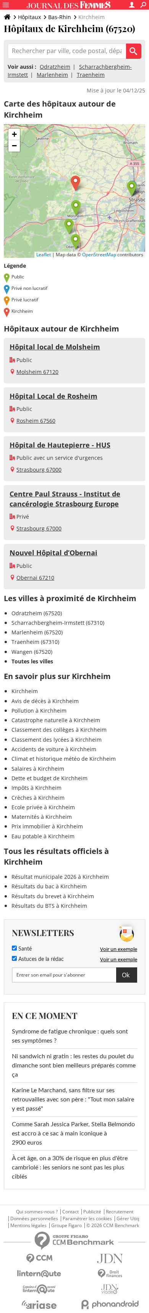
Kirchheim (24, 691)
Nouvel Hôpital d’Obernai (53, 552)
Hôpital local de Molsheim (55, 346)
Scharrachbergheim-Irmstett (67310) (57, 622)
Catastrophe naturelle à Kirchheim (55, 720)
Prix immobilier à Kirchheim (47, 826)
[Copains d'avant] (39, 1289)
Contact (70, 1211)
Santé (24, 949)
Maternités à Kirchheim (41, 816)
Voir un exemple (118, 949)
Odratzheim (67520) (36, 613)
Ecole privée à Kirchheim (43, 807)
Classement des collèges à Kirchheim (59, 729)
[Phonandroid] (109, 1304)
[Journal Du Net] (109, 1258)
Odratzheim (55, 66)
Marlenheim (52, 74)
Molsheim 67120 (37, 371)
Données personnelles (34, 1218)
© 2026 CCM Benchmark (112, 1225)
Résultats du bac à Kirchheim (49, 886)
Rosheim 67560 (35, 420)
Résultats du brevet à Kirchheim (52, 896)
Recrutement (119, 1211)
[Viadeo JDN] (109, 1289)
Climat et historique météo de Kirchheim (63, 758)
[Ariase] (39, 1304)
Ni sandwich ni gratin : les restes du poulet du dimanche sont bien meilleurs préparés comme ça (74, 1065)
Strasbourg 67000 (39, 469)
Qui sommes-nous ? (37, 1211)
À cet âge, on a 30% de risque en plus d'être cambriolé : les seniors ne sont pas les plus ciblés (70, 1167)
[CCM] (39, 1258)
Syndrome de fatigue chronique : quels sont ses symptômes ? (70, 1036)
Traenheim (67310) (35, 641)
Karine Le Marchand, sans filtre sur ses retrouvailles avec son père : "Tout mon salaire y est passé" (73, 1099)
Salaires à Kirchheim (37, 768)
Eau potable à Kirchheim (42, 836)
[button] (75, 183)
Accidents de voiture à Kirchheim (53, 749)
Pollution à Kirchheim (38, 710)
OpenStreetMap (99, 254)
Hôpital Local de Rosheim (53, 396)
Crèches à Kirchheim (38, 797)
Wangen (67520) (31, 651)
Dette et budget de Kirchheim (49, 778)
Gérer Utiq (128, 1218)
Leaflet (43, 254)
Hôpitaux (29, 17)
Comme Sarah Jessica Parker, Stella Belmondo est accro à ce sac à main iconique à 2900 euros (73, 1133)
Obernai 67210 (35, 577)
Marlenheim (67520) (37, 632)
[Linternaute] (39, 1273)
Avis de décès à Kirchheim (45, 701)
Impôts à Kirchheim (36, 787)
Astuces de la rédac (40, 959)
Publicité (92, 1211)
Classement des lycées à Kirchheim (56, 739)
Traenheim (91, 74)
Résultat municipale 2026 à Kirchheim (60, 876)
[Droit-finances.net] (109, 1274)
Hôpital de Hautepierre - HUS (60, 445)
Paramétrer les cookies (87, 1218)
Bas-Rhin (59, 17)
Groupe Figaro (66, 1225)
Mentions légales (28, 1225)
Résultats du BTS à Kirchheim (49, 905)
